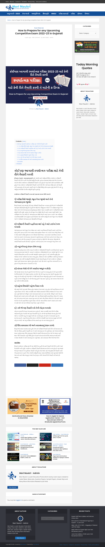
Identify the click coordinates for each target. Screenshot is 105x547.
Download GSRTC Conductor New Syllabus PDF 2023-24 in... (60, 449)
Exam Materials (39, 28)
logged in (19, 500)
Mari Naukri (23, 544)
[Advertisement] (69, 7)
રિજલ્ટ (87, 13)
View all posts (12, 487)
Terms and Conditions (41, 1)
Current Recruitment (58, 444)
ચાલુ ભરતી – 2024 (13, 13)
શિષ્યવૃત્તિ (46, 13)
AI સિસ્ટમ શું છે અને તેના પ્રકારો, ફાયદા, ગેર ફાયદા (60, 436)
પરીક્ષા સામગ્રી (63, 13)
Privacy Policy (31, 1)
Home (7, 1)
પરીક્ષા (73, 13)
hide (24, 141)
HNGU (53, 13)
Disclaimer (24, 1)
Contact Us (18, 1)
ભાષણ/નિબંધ (36, 13)
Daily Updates (56, 434)
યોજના (79, 13)
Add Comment (36, 37)
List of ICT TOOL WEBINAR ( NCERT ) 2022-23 (28, 456)
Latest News (32, 444)
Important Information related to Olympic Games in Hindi (61, 457)
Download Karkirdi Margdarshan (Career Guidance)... (27, 447)
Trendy (22, 436)
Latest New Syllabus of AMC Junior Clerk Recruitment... (29, 438)
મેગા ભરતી (25, 13)
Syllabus (31, 434)
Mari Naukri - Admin (48, 37)
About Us (12, 1)
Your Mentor (36, 544)
